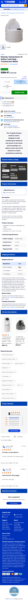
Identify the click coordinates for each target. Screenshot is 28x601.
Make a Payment (6, 529)
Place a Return (5, 527)
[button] (20, 2)
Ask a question (14, 64)
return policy (10, 297)
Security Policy (17, 527)
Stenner (3, 54)
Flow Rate (13, 165)
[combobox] (14, 5)
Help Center (7, 514)
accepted (12, 112)
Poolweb (3, 13)
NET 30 (13, 580)
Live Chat (4, 537)
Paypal (15, 577)
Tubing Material (13, 174)
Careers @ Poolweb (19, 522)
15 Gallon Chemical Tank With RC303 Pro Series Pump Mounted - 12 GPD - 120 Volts (7, 340)
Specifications (8, 192)
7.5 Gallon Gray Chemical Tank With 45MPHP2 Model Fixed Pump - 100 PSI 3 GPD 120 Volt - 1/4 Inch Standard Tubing (21, 341)
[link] (19, 92)
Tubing (4, 174)
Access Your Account (7, 524)
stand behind (9, 121)
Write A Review (14, 430)
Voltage (21, 166)
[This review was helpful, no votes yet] (14, 463)
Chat (12, 9)
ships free (11, 117)
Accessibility (17, 524)
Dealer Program (18, 530)
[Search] (25, 5)
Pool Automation (11, 13)
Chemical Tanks (20, 13)
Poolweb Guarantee (11, 307)
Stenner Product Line (4, 166)
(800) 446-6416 (20, 9)
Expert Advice (19, 517)
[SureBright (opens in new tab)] (24, 77)
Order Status (19, 514)
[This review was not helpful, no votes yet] (16, 463)
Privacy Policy (17, 525)
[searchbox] (7, 436)
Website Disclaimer (19, 529)
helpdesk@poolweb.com (8, 539)
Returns (6, 517)
